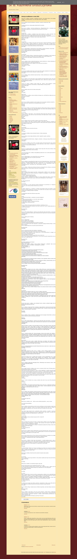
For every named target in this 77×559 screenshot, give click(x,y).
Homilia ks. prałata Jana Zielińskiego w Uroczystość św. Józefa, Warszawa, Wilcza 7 (63, 54)
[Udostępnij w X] (26, 499)
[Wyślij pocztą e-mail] (24, 499)
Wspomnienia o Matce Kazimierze (62, 123)
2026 (60, 100)
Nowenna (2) (11, 111)
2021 (60, 111)
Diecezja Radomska (12, 154)
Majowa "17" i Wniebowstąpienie (62, 69)
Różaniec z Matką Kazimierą (13, 112)
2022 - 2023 (61, 81)
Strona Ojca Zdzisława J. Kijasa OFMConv (12, 166)
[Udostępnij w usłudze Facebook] (27, 499)
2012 (60, 87)
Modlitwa (34, 12)
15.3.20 (29, 511)
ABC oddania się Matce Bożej (13, 153)
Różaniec (59, 12)
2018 (60, 92)
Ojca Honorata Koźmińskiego (63, 48)
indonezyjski (11, 119)
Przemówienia (45, 12)
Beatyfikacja (10, 12)
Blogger (55, 552)
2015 (60, 89)
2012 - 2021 (61, 80)
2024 (60, 82)
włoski (10, 122)
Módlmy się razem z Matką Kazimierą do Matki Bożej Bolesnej (63, 117)
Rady (55, 12)
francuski (10, 117)
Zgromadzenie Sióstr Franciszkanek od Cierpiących (13, 164)
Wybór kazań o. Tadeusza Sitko (63, 124)
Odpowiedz (25, 508)
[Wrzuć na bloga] (25, 499)
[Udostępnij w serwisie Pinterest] (28, 499)
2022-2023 (61, 112)
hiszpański (10, 118)
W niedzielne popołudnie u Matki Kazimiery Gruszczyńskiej (63, 66)
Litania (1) (10, 105)
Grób (21, 12)
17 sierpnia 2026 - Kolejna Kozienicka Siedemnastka (63, 76)
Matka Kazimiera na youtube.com (12, 161)
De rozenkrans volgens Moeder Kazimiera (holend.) (13, 100)
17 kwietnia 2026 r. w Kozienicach (62, 58)
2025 (60, 83)
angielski (10, 116)
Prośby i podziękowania (62, 101)
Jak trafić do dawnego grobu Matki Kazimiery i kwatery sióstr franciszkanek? (13, 156)
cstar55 (45, 552)
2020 (60, 110)
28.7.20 (29, 525)
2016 (60, 90)
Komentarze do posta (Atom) (29, 546)
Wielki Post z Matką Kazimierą (63, 52)
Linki (24, 12)
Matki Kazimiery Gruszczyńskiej (63, 47)
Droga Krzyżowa (16, 12)
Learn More (59, 2)
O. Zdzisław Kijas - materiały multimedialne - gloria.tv (13, 168)
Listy (27, 12)
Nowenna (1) (11, 110)
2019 (60, 109)
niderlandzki (11, 120)
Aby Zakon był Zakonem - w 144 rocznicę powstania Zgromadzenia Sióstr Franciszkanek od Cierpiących (63, 62)
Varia (63, 12)
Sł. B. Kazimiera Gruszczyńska (30, 5)
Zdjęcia (66, 12)
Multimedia (39, 12)
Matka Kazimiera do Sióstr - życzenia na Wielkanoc (63, 56)
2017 (60, 91)
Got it (63, 2)
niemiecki (10, 121)
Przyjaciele (51, 12)
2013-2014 (61, 88)
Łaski (31, 12)
